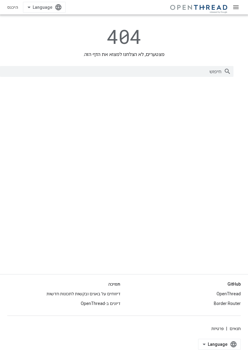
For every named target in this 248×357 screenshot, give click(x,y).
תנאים (235, 328)
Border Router (227, 303)
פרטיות (217, 328)
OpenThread (229, 293)
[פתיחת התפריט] (236, 7)
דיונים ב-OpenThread (100, 303)
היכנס (12, 7)
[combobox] (116, 71)
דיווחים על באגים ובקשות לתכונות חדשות (83, 293)
